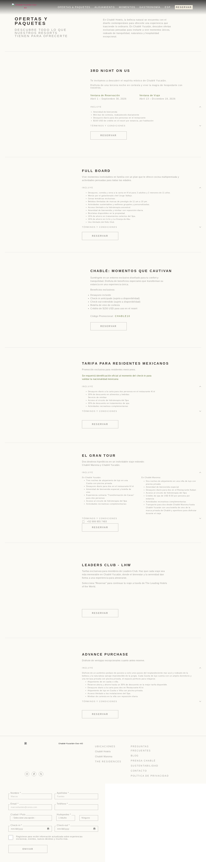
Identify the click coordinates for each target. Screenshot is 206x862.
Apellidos (62, 793)
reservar (184, 7)
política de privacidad (150, 776)
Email (14, 804)
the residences (108, 761)
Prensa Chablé (143, 761)
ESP (168, 7)
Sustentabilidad (144, 766)
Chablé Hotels (103, 751)
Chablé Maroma (103, 756)
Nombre (15, 793)
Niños (83, 814)
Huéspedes (63, 814)
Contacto (139, 771)
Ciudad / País (18, 814)
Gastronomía (150, 7)
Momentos (127, 7)
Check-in (16, 825)
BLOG (135, 755)
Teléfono (62, 804)
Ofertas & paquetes (74, 7)
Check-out (63, 825)
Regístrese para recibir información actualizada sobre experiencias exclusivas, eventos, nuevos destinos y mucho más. (49, 837)
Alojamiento (105, 7)
